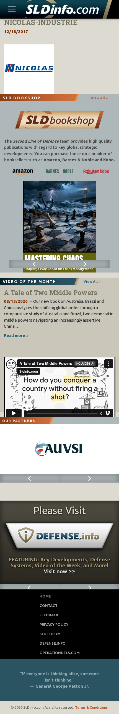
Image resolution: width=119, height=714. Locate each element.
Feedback (49, 615)
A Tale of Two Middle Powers (50, 292)
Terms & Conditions (91, 707)
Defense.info (53, 643)
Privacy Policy (54, 624)
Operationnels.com (60, 652)
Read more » (16, 335)
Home (45, 596)
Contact (49, 605)
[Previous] (34, 264)
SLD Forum (50, 634)
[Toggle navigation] (12, 9)
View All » (99, 98)
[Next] (85, 264)
